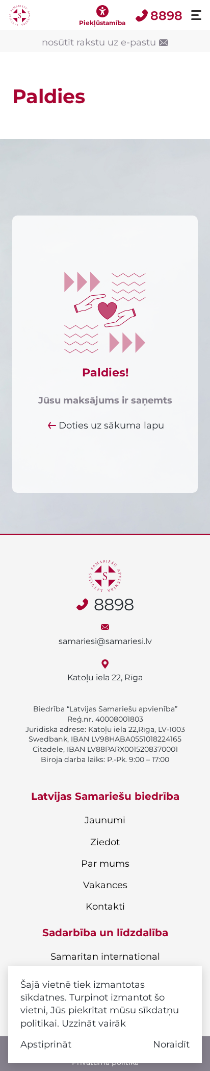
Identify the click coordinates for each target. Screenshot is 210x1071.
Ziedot (105, 842)
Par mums (105, 863)
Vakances (105, 885)
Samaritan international (105, 956)
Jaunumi (105, 820)
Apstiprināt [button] (45, 1044)
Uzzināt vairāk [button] (94, 1023)
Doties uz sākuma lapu (111, 425)
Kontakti (105, 906)
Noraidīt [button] (171, 1044)
